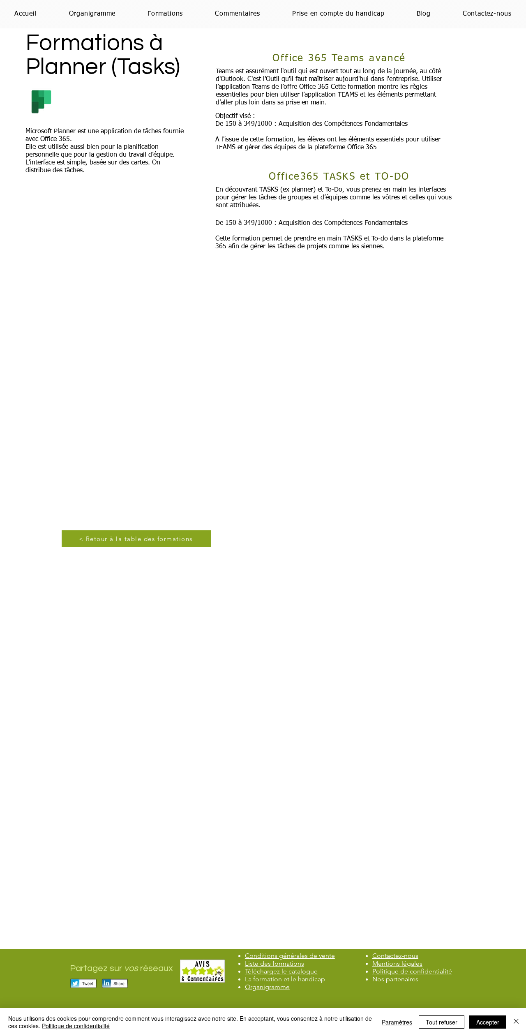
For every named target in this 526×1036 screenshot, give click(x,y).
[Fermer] (516, 1022)
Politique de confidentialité (76, 1026)
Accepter (487, 1022)
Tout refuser (441, 1022)
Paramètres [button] (397, 1022)
